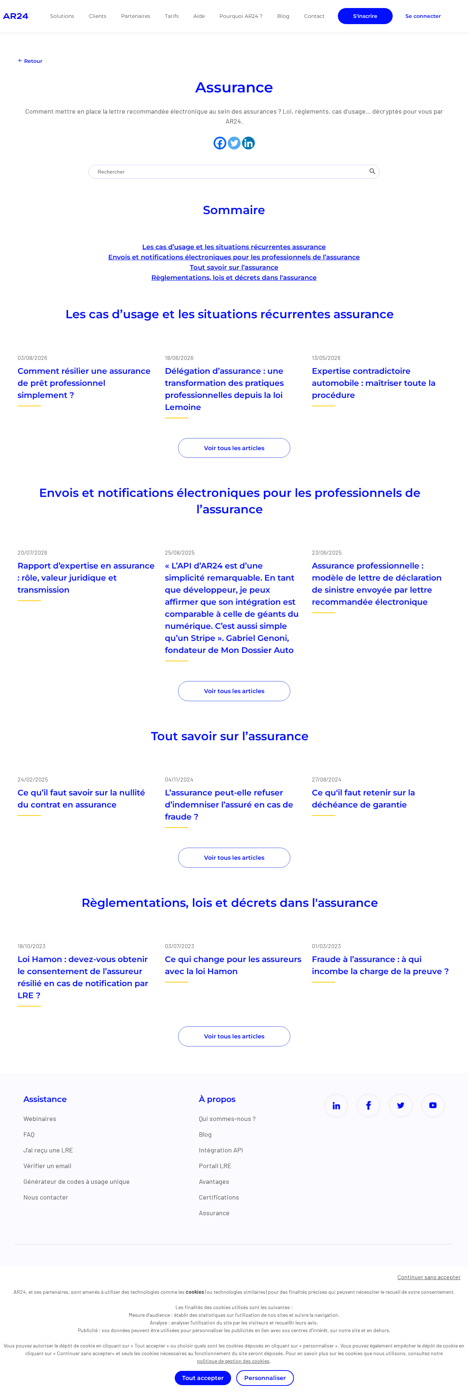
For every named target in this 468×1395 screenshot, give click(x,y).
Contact (314, 16)
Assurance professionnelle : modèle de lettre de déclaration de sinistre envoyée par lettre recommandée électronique (377, 584)
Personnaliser (265, 1378)
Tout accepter (203, 1378)
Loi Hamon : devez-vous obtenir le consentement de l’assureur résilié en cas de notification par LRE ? (83, 977)
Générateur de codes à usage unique (76, 1181)
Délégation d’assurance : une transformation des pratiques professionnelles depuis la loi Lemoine (224, 389)
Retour (32, 61)
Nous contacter (45, 1197)
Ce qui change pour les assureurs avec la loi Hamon (233, 965)
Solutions (62, 16)
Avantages (214, 1181)
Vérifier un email (47, 1166)
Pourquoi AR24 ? (241, 16)
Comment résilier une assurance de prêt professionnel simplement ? (84, 383)
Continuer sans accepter (429, 1276)
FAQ (28, 1134)
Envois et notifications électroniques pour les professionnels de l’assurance (234, 257)
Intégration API (221, 1150)
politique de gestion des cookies (233, 1361)
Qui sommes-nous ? (227, 1118)
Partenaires (135, 16)
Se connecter (423, 16)
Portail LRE (215, 1166)
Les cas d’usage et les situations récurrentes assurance (234, 247)
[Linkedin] (248, 143)
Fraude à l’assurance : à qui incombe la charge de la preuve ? (380, 965)
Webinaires (39, 1118)
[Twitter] (234, 143)
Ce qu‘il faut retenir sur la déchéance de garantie (363, 799)
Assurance (214, 1213)
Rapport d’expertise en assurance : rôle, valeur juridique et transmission (86, 578)
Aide (199, 16)
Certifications (219, 1197)
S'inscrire (365, 16)
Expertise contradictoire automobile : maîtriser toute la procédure (373, 383)
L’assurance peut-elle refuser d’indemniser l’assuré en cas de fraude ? (229, 805)
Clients (97, 16)
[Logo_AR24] (15, 16)
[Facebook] (220, 143)
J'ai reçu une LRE (48, 1150)
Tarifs (172, 16)
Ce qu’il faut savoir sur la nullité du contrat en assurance (81, 799)
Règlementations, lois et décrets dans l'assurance (234, 278)
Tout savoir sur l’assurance (234, 267)
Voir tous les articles (234, 448)
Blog (283, 16)
